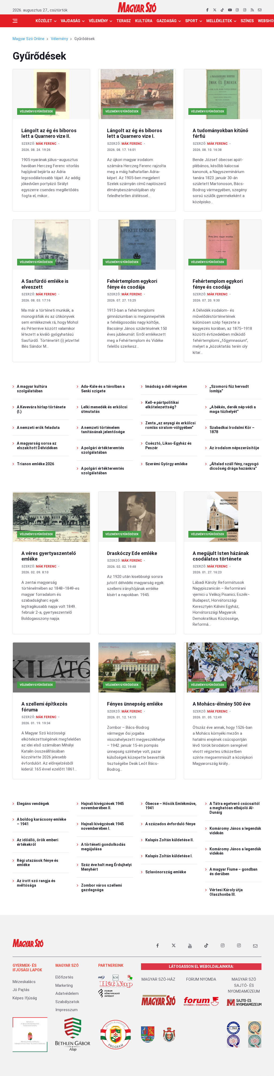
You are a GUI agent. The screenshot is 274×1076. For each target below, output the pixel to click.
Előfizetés (64, 977)
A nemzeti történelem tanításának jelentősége (103, 429)
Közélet (44, 21)
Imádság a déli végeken (166, 386)
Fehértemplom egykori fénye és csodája (132, 284)
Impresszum (66, 1009)
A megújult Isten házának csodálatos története (221, 556)
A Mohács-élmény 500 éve (221, 704)
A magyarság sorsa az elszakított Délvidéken (37, 445)
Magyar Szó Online (28, 39)
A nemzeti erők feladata (38, 427)
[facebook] (207, 10)
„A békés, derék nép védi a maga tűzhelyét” (233, 409)
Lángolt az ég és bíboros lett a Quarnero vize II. (49, 133)
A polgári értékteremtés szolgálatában (102, 450)
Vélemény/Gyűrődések (36, 111)
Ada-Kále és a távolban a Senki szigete (103, 388)
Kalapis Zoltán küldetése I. (169, 856)
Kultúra (143, 21)
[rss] (252, 10)
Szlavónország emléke (165, 872)
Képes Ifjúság (25, 998)
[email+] (255, 946)
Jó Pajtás (21, 989)
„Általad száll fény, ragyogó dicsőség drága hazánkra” (234, 466)
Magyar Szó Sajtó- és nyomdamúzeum (244, 985)
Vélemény (98, 21)
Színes (247, 21)
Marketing (64, 985)
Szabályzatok (67, 1001)
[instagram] (237, 10)
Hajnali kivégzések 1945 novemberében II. (102, 805)
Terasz (123, 21)
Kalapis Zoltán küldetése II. (169, 840)
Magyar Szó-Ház (158, 979)
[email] (259, 10)
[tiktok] (222, 10)
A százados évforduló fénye (170, 824)
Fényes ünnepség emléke (135, 704)
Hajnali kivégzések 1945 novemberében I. (102, 826)
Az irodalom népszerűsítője (234, 448)
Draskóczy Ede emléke (132, 553)
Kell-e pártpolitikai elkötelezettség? (162, 404)
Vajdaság (70, 21)
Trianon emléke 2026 (35, 464)
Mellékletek (219, 21)
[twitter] (214, 10)
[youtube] (229, 10)
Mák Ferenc (46, 144)
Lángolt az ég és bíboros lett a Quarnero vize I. (134, 133)
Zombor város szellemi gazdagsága (101, 887)
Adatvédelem (67, 993)
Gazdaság (167, 21)
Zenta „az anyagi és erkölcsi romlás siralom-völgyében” (170, 425)
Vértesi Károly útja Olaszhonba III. (226, 892)
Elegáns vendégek (33, 803)
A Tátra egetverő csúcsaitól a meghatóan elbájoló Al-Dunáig (235, 808)
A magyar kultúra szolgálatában (32, 388)
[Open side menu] (15, 21)
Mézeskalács (24, 981)
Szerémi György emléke (166, 464)
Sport (191, 21)
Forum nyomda (201, 979)
